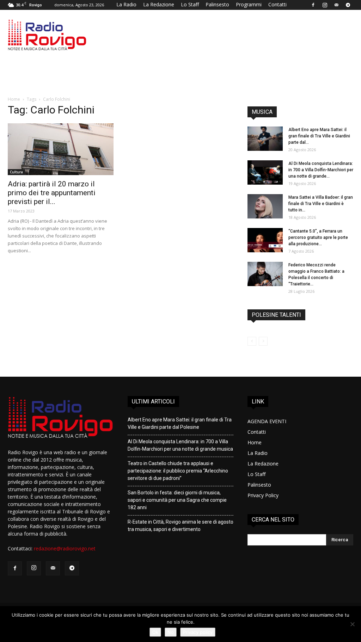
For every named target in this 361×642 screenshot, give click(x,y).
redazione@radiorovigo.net (65, 548)
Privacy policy (198, 632)
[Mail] (336, 5)
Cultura (16, 171)
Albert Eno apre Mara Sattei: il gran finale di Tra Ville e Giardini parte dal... (319, 136)
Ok (155, 632)
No (170, 632)
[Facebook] (313, 5)
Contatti (277, 4)
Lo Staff (190, 4)
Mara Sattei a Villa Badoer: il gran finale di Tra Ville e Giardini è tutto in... (320, 203)
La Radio (126, 4)
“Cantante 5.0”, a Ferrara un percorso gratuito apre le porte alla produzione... (318, 237)
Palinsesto (217, 4)
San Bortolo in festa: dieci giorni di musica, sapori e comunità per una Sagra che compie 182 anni (177, 500)
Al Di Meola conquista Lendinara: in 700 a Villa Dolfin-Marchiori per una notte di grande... (320, 170)
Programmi (249, 4)
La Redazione (158, 4)
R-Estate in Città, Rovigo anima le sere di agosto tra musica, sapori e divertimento (180, 525)
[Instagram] (324, 5)
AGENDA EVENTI (266, 421)
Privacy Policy (263, 495)
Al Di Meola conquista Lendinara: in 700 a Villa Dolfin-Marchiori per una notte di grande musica (180, 445)
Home (14, 99)
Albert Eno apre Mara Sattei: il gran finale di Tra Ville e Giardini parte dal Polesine (180, 423)
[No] (352, 624)
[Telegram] (348, 5)
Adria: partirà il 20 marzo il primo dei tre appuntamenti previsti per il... (52, 193)
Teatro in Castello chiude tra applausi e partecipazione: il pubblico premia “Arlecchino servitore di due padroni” (178, 471)
